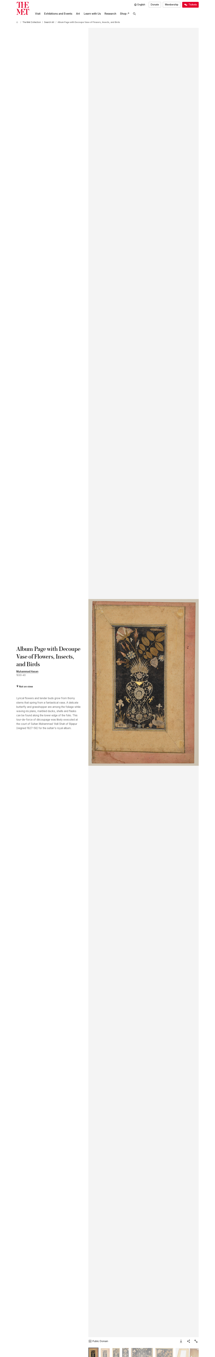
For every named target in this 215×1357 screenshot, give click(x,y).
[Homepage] (22, 8)
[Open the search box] (134, 14)
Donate (155, 4)
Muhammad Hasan (27, 671)
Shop (123, 13)
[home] (17, 22)
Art (78, 13)
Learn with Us (92, 13)
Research (110, 13)
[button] (143, 682)
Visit (37, 13)
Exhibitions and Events (58, 13)
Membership (171, 4)
